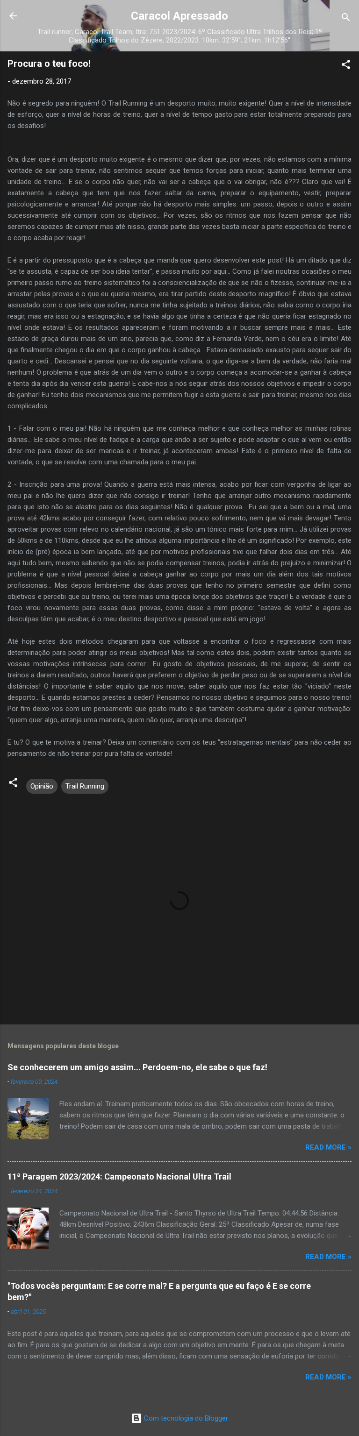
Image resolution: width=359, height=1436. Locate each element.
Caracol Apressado (179, 15)
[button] (346, 66)
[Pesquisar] (346, 19)
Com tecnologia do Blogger (185, 1418)
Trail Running (84, 786)
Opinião (41, 786)
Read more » (328, 1147)
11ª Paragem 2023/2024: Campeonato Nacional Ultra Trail (119, 1176)
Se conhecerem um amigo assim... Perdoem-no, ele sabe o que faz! (137, 1067)
